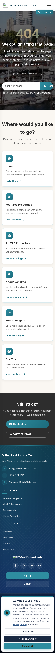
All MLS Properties (42, 93)
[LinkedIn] (31, 566)
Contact (7, 543)
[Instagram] (23, 566)
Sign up (27, 575)
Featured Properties (13, 498)
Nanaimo (7, 531)
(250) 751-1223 (22, 433)
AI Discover (9, 549)
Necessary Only (27, 638)
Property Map (10, 510)
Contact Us (20, 424)
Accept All (27, 646)
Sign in (27, 584)
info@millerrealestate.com (22, 468)
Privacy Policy (20, 624)
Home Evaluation (11, 516)
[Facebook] (16, 566)
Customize (27, 631)
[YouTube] (39, 566)
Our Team (8, 537)
